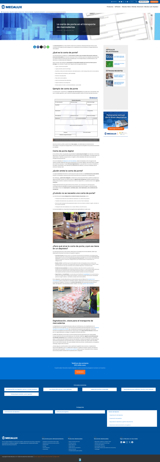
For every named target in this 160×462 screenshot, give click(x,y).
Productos (110, 6)
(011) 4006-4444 (80, 365)
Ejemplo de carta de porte (40, 57)
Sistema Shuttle (72, 449)
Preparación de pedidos (116, 418)
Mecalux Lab (148, 6)
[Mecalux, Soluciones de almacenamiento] (11, 9)
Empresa (155, 6)
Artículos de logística (99, 444)
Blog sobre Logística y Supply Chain (103, 441)
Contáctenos (80, 372)
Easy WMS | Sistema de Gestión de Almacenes (105, 447)
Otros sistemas (46, 447)
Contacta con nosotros (71, 349)
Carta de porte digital (39, 59)
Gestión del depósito (113, 411)
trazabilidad (86, 274)
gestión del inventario (88, 283)
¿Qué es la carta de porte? (40, 55)
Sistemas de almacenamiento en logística (120, 425)
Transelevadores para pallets (75, 450)
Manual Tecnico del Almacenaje (102, 443)
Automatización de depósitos (12, 411)
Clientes (133, 6)
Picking (44, 446)
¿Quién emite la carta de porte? (41, 62)
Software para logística (62, 411)
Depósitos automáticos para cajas (51, 441)
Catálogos (97, 449)
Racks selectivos (72, 444)
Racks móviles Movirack (74, 441)
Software (118, 6)
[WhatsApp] (45, 47)
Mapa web (56, 456)
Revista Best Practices (100, 446)
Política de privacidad (46, 456)
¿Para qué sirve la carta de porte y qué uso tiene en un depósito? (40, 69)
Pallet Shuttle (72, 446)
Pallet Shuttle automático (74, 447)
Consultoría (45, 449)
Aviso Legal (37, 456)
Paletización (45, 444)
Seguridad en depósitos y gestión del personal (121, 421)
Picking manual (72, 443)
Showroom (140, 6)
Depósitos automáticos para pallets (51, 443)
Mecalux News (126, 6)
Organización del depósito (116, 415)
